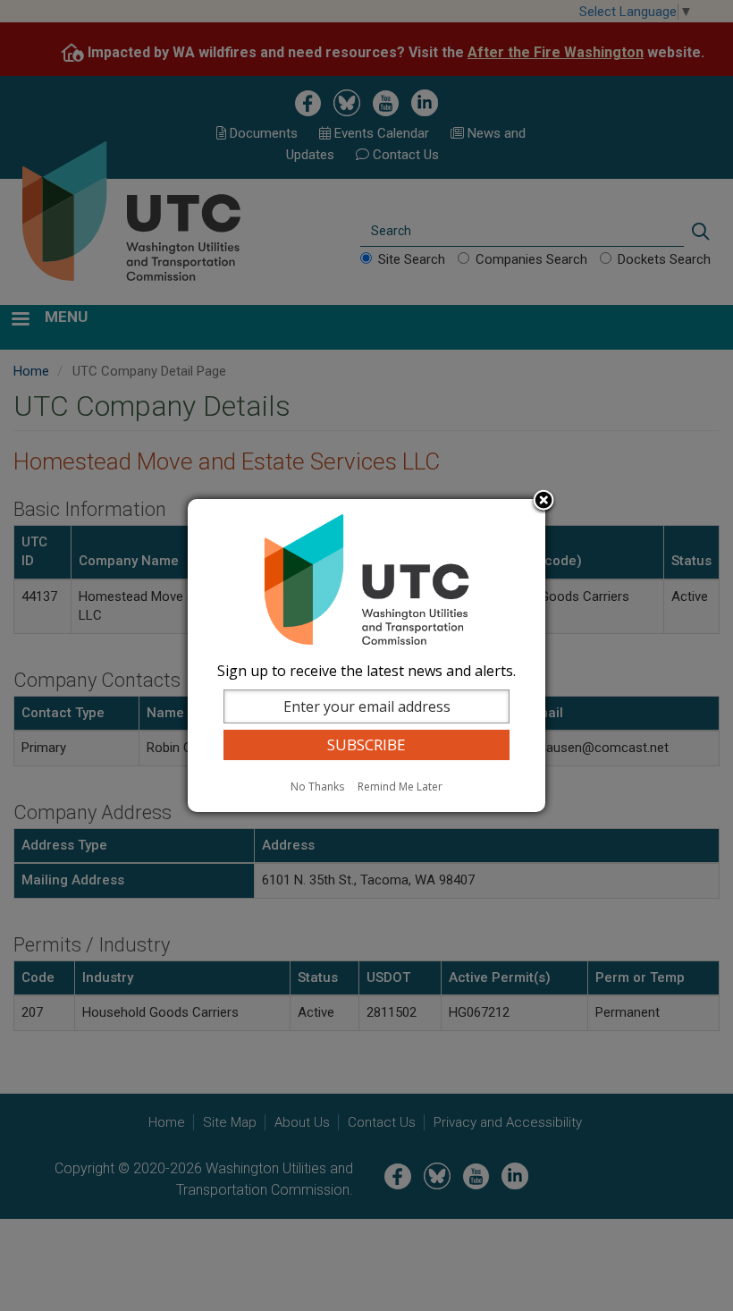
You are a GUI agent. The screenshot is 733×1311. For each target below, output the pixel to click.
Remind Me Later (400, 786)
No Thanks (317, 786)
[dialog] (366, 655)
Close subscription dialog (543, 501)
